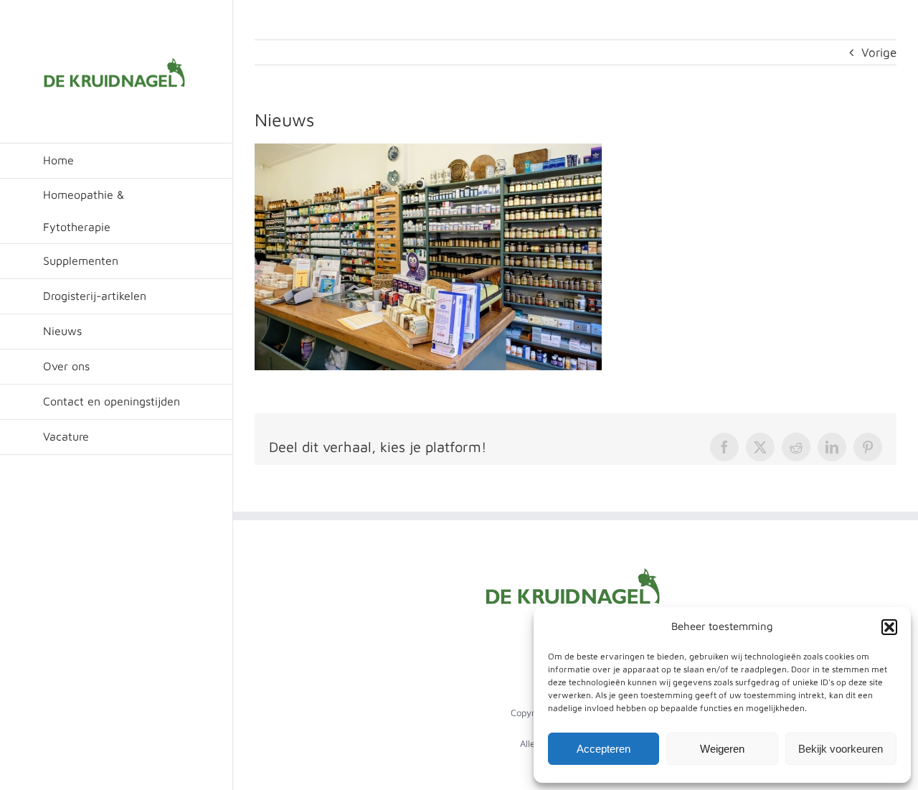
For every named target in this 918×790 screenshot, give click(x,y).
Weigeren (722, 749)
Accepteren (603, 749)
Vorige (878, 52)
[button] (889, 627)
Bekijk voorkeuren (840, 749)
